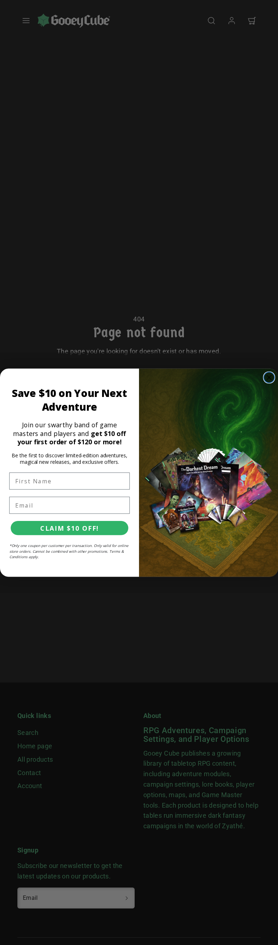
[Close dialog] (269, 377)
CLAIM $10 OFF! (69, 527)
